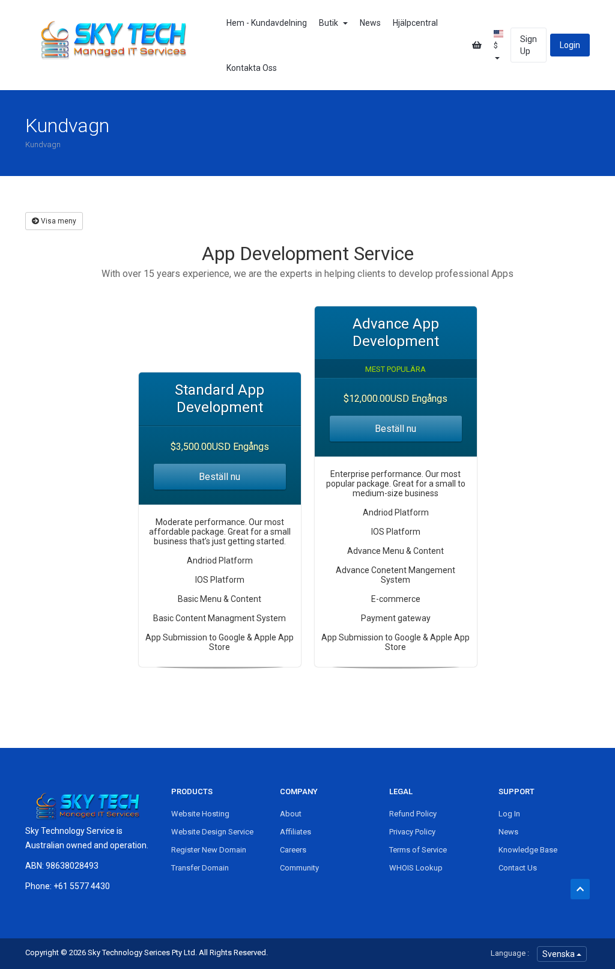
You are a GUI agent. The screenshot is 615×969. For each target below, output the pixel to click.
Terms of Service (418, 849)
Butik (330, 23)
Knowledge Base (527, 849)
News (370, 23)
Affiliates (295, 831)
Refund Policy (413, 813)
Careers (293, 849)
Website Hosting (200, 813)
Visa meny (57, 221)
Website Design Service (212, 831)
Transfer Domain (200, 867)
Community (299, 867)
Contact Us (517, 867)
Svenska (559, 954)
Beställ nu (219, 476)
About (290, 813)
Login (570, 45)
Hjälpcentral (415, 23)
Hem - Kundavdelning (266, 23)
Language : (510, 953)
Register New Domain (208, 849)
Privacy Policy (412, 831)
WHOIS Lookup (416, 867)
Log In (509, 813)
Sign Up (528, 45)
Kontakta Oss (251, 68)
